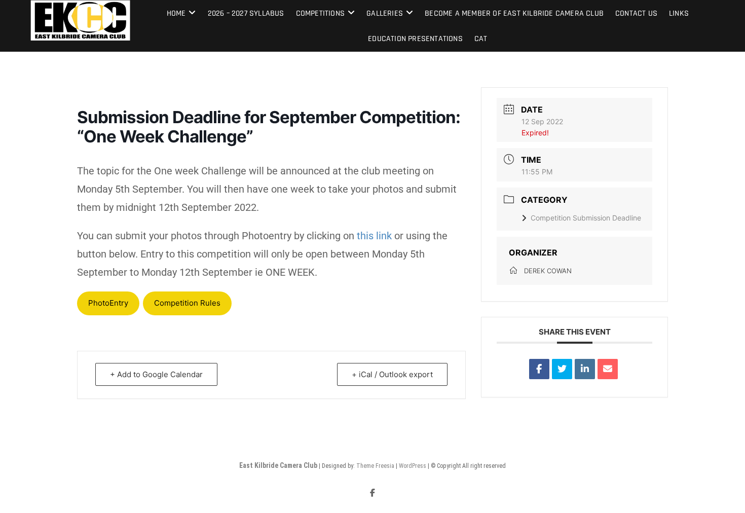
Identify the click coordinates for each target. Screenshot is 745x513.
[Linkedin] (585, 369)
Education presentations (415, 38)
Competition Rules (187, 303)
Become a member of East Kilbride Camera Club (514, 13)
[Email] (608, 369)
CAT (481, 38)
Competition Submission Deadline (586, 217)
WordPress (412, 465)
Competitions (320, 13)
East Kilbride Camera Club (278, 465)
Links (679, 13)
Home (176, 13)
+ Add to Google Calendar (156, 374)
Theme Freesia (375, 465)
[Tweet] (562, 369)
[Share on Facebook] (539, 369)
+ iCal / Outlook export (392, 374)
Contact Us (636, 13)
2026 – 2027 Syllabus (246, 13)
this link (374, 236)
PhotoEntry (108, 303)
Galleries (384, 13)
